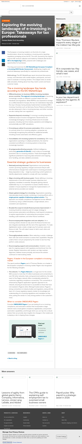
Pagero (23, 263)
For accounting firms (9, 417)
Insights (25, 417)
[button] (12, 413)
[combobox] (41, 12)
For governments (8, 423)
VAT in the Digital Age (14, 61)
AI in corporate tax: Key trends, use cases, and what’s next (67, 71)
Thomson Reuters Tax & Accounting (13, 40)
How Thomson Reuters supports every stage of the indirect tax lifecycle (68, 42)
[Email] (3, 64)
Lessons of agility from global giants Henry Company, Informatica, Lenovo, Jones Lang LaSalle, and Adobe (13, 397)
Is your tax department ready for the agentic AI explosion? (68, 99)
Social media (26, 423)
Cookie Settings (61, 436)
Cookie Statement (7, 442)
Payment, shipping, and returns (69, 423)
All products (7, 428)
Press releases (27, 425)
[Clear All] (68, 12)
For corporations (8, 420)
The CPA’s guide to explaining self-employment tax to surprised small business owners (38, 397)
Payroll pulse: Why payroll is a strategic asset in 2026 (66, 395)
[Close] (79, 436)
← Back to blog (12, 358)
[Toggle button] (80, 6)
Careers (44, 425)
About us (44, 417)
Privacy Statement (17, 442)
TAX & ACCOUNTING (28, 5)
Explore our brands (8, 425)
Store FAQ (64, 420)
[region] (41, 436)
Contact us (45, 420)
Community (26, 420)
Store (63, 417)
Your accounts (46, 423)
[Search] (71, 12)
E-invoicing (6, 20)
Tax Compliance (22, 352)
